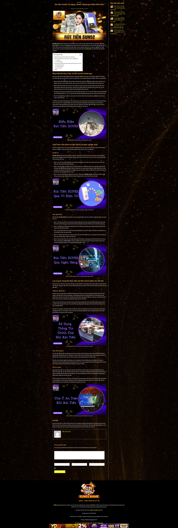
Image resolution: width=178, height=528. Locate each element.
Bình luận (56, 449)
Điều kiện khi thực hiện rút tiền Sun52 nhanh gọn (64, 57)
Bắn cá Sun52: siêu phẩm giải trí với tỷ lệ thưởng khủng (117, 32)
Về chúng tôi (78, 523)
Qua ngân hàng (59, 61)
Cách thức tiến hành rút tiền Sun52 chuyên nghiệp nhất (66, 58)
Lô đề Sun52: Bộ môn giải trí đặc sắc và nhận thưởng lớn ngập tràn (117, 26)
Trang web (91, 461)
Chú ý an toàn (59, 68)
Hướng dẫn (79, 2)
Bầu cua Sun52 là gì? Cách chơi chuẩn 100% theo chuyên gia (117, 13)
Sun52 (81, 76)
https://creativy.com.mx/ (96, 510)
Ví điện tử (58, 60)
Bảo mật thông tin (59, 66)
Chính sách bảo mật (87, 523)
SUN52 (55, 505)
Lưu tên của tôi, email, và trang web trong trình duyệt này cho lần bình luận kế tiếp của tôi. (76, 468)
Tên (55, 461)
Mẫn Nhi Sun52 (84, 8)
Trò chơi (95, 523)
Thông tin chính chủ (60, 65)
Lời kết (55, 69)
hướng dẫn (88, 49)
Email (73, 461)
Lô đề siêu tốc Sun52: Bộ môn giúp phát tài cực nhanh (117, 20)
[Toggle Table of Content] (79, 55)
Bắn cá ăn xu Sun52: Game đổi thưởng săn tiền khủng (117, 7)
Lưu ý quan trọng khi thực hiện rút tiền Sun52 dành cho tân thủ (67, 63)
